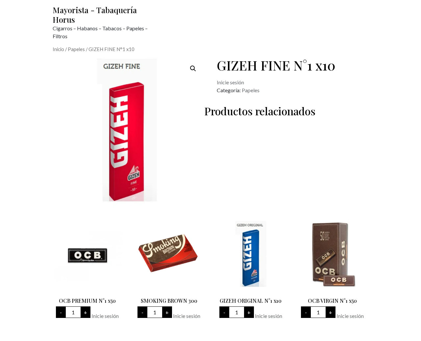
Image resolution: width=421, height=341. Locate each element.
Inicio (58, 49)
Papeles (76, 49)
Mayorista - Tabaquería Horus (95, 15)
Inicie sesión (230, 82)
